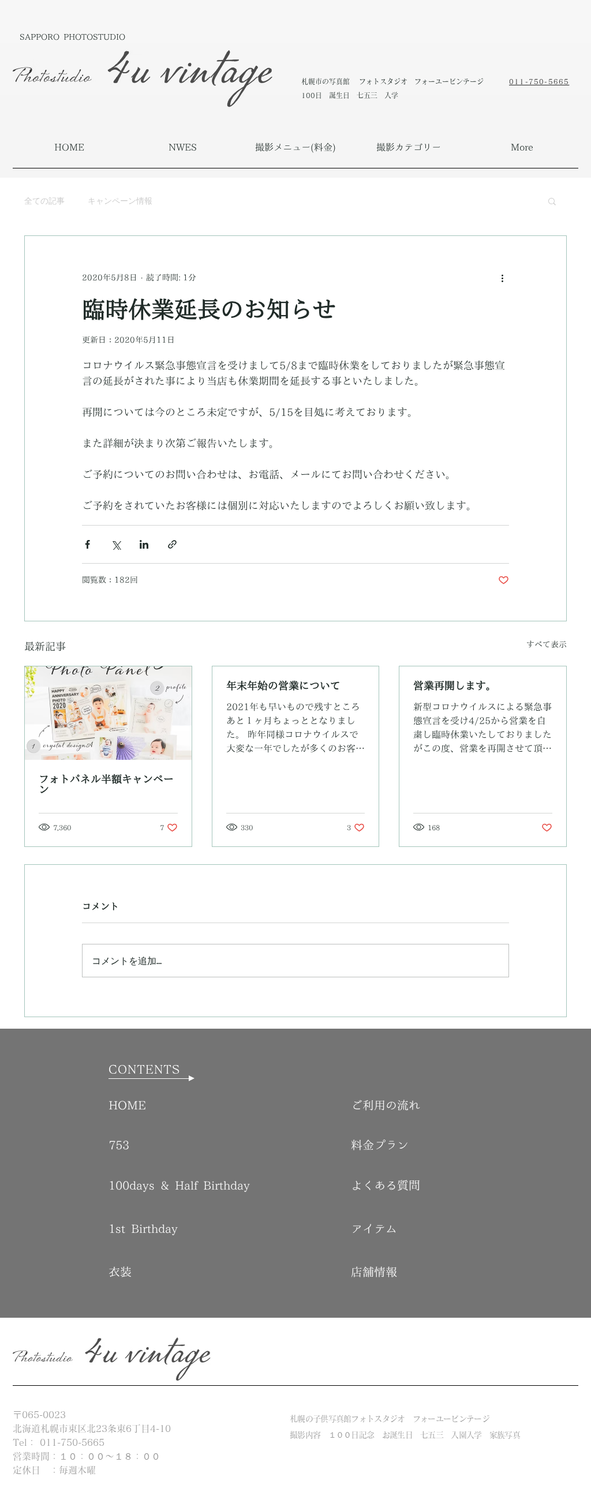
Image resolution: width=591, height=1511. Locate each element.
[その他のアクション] (502, 277)
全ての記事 (44, 200)
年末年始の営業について (283, 685)
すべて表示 (546, 644)
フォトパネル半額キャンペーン (106, 784)
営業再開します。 (454, 685)
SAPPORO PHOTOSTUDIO (72, 37)
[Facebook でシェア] (87, 544)
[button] (295, 147)
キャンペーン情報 (120, 200)
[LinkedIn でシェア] (144, 544)
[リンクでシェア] (172, 544)
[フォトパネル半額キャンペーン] (108, 713)
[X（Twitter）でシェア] (115, 544)
